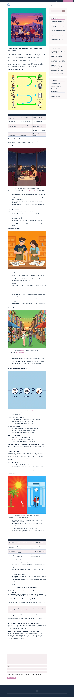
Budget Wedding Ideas (55, 83)
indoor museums (22, 515)
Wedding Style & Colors (55, 96)
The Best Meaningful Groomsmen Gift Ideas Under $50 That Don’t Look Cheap (58, 32)
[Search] (63, 11)
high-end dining (31, 190)
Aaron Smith (53, 51)
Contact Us (35, 688)
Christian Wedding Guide (56, 86)
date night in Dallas (23, 610)
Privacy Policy (42, 688)
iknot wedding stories (55, 64)
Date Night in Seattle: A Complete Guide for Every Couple (18, 642)
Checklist (42, 5)
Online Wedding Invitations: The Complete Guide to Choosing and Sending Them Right (58, 60)
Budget (46, 5)
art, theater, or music (26, 292)
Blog (51, 5)
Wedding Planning (55, 93)
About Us (30, 688)
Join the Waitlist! (68, 1)
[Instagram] (37, 691)
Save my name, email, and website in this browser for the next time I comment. (25, 674)
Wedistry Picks (64, 5)
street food (22, 350)
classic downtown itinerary (34, 410)
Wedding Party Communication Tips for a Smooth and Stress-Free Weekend (58, 23)
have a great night (20, 352)
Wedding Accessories (55, 91)
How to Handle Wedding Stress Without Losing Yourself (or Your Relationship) (57, 72)
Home (38, 5)
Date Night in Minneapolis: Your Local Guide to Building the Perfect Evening (21, 641)
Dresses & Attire (54, 88)
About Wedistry (56, 5)
